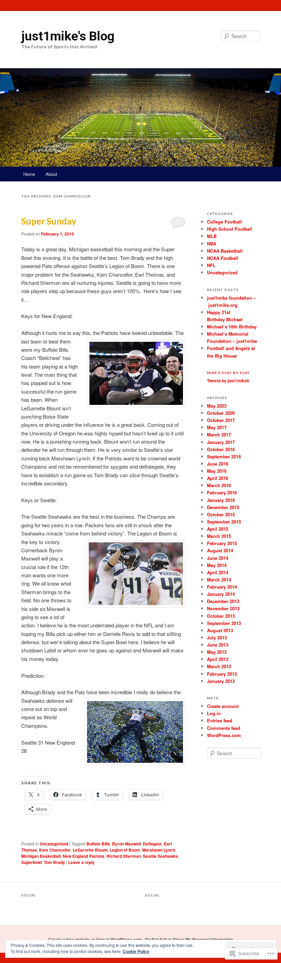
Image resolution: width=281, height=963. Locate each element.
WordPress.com (224, 735)
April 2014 (217, 572)
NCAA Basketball (225, 251)
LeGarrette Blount (90, 850)
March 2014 (219, 579)
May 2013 (217, 652)
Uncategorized (54, 844)
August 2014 (220, 550)
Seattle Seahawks (160, 856)
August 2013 (220, 630)
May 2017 (217, 427)
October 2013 (221, 616)
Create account (223, 706)
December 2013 (223, 601)
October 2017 (221, 420)
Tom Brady (54, 862)
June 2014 (217, 558)
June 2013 (217, 644)
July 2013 (217, 637)
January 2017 (221, 442)
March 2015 (219, 536)
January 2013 (221, 681)
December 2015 (223, 507)
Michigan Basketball (41, 856)
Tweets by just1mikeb (228, 380)
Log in (214, 713)
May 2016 (217, 471)
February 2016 (222, 492)
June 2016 (217, 463)
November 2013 (223, 608)
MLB (212, 236)
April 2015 (217, 529)
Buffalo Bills (98, 844)
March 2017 (219, 434)
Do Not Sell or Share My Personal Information (189, 939)
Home (29, 174)
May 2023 (217, 405)
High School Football (229, 229)
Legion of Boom (125, 850)
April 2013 (217, 659)
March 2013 (219, 666)
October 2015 (221, 514)
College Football (224, 221)
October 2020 (221, 413)
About (51, 174)
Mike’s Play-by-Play (228, 373)
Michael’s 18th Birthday (232, 326)
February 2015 (222, 543)
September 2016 (224, 456)
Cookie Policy (136, 951)
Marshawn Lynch (158, 850)
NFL (211, 265)
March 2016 (219, 485)
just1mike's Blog (67, 36)
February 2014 (222, 586)
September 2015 (224, 521)
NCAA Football (222, 258)
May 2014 (217, 565)
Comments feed (223, 728)
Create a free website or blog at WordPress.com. (95, 939)
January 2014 (221, 594)
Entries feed (219, 720)
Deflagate (152, 844)
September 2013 (224, 623)
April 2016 (217, 478)
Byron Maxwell (126, 844)
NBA (211, 243)
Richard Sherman (124, 856)
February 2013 (222, 674)
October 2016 (221, 449)
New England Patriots (84, 856)
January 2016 (221, 500)
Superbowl (31, 862)
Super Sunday (48, 221)
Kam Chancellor (55, 850)
